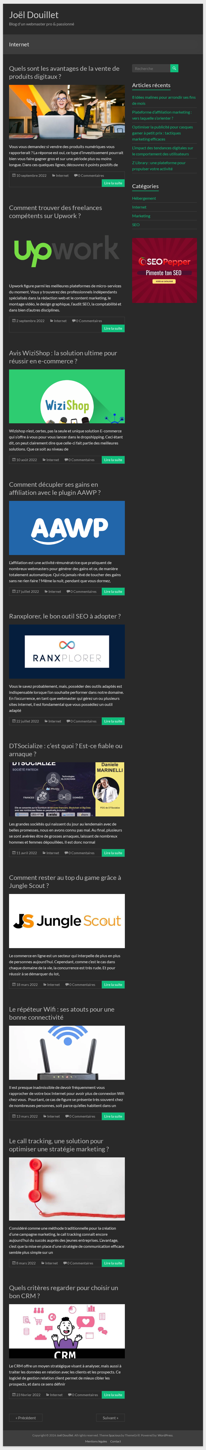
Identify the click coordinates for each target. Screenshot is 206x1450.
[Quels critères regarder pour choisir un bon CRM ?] (67, 1306)
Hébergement (144, 198)
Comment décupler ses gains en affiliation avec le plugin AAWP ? (54, 488)
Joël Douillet (34, 14)
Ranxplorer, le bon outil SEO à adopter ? (65, 616)
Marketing (141, 215)
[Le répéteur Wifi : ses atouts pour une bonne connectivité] (67, 1028)
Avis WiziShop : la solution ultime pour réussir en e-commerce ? (63, 357)
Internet (62, 175)
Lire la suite (113, 183)
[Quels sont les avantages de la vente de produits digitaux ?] (67, 87)
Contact (115, 1441)
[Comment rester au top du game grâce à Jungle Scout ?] (67, 896)
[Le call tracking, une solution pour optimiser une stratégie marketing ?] (67, 1159)
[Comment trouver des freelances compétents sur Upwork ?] (67, 226)
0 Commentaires (91, 175)
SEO (136, 224)
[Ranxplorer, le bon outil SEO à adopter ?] (67, 627)
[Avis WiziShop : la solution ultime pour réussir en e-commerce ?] (67, 371)
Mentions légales (96, 1441)
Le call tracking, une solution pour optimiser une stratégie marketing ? (59, 1145)
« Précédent (26, 1417)
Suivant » (110, 1417)
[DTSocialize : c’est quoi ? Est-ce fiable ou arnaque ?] (67, 764)
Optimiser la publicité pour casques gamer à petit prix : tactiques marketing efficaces (162, 132)
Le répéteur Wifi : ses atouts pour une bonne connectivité (62, 1013)
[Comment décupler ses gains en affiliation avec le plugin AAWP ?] (67, 503)
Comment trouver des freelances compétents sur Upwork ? (55, 211)
